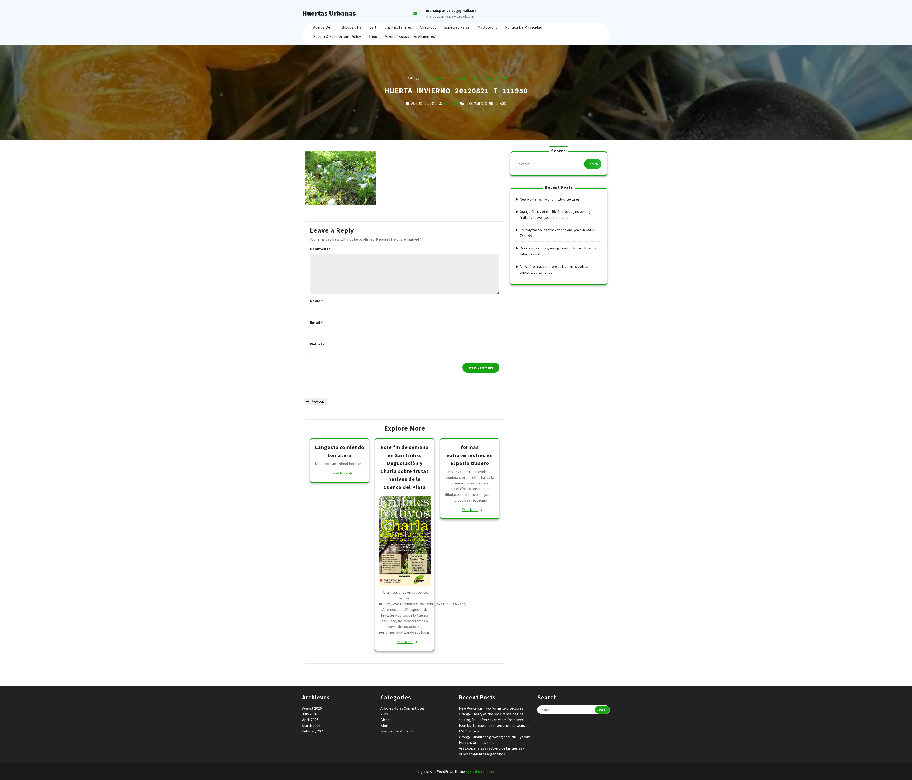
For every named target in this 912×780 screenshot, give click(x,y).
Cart (373, 27)
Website (317, 344)
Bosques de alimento (397, 731)
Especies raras (457, 27)
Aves (384, 714)
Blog (384, 725)
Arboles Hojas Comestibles (402, 708)
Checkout (428, 27)
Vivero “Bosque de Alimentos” (411, 36)
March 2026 (311, 725)
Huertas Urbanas (329, 13)
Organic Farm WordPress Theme (456, 771)
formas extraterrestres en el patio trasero (470, 455)
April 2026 (310, 719)
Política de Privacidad (523, 27)
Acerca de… (323, 27)
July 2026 (309, 714)
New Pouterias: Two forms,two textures (550, 199)
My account (487, 27)
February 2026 (313, 731)
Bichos (385, 719)
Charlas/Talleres (398, 27)
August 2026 (312, 708)
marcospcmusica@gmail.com (450, 16)
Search (593, 164)
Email (316, 322)
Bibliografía (351, 27)
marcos (450, 103)
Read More (339, 473)
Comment (320, 248)
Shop (373, 36)
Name (316, 300)
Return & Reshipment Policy (337, 36)
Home (409, 78)
